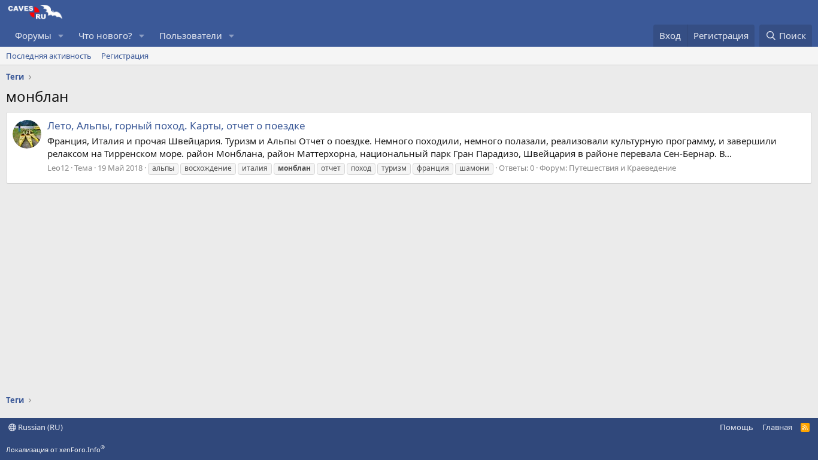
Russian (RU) (39, 427)
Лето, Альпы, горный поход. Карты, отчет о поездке (176, 125)
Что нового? (105, 35)
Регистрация (125, 55)
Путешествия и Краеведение (622, 167)
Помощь (736, 427)
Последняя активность (49, 55)
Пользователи (190, 35)
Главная (777, 427)
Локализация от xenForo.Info (55, 449)
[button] (61, 36)
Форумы (33, 35)
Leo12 (58, 167)
